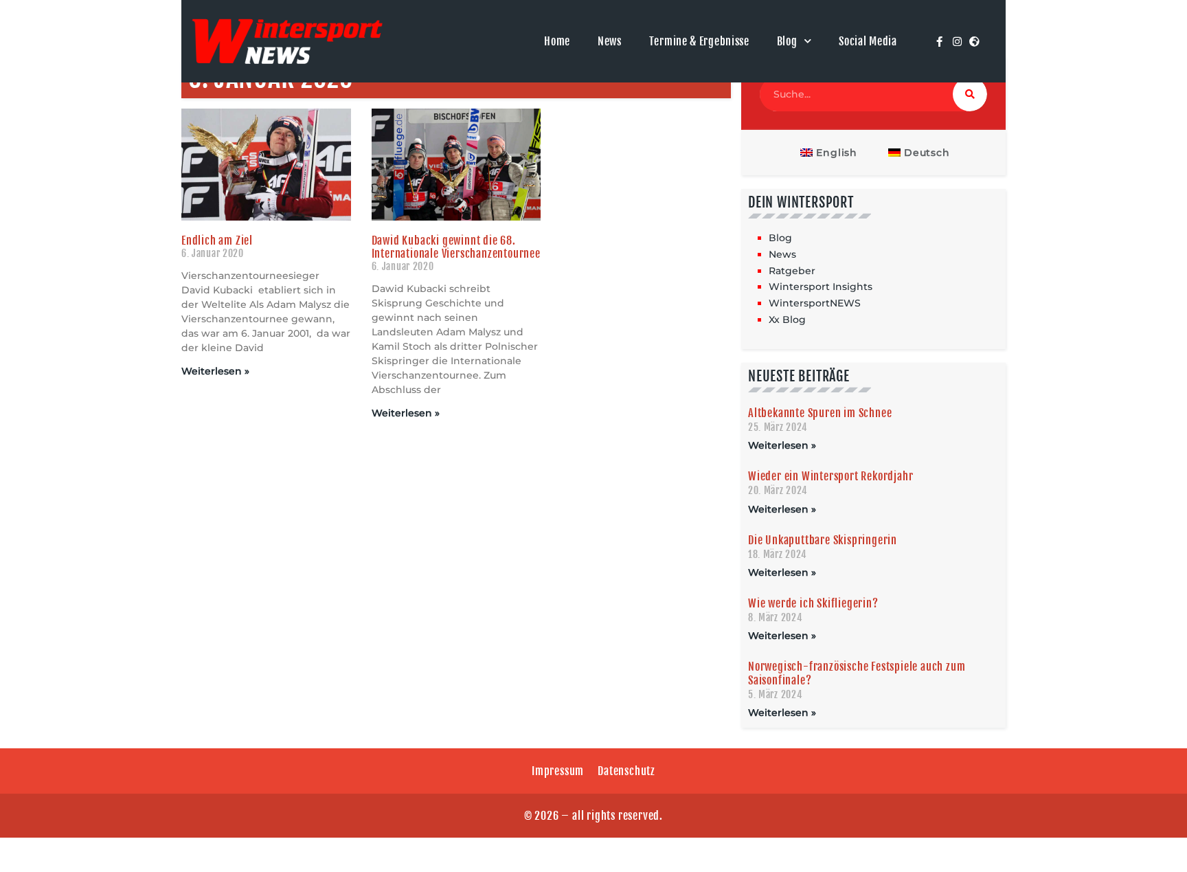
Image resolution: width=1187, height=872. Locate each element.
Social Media (867, 41)
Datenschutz (626, 771)
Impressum (558, 771)
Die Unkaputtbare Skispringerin (822, 540)
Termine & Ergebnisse (699, 41)
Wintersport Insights (820, 286)
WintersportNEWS (815, 303)
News (610, 41)
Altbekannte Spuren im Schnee (820, 413)
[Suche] (970, 94)
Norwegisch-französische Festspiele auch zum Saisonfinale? (856, 673)
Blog (787, 41)
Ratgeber (792, 271)
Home (557, 41)
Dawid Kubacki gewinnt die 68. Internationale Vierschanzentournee (456, 247)
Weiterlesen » (215, 371)
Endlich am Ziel (217, 240)
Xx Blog (787, 319)
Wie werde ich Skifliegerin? (813, 603)
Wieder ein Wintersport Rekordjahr (830, 476)
